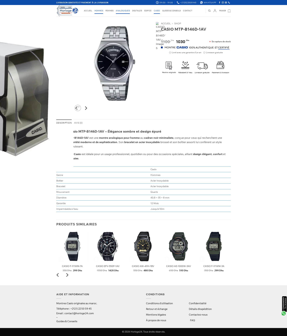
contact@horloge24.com (79, 313)
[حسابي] (215, 10)
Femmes (109, 10)
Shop (177, 23)
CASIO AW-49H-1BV (143, 266)
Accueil (166, 23)
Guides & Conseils (171, 10)
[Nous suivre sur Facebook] (220, 2)
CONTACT (187, 10)
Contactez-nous (198, 314)
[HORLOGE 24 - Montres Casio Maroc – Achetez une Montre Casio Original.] (67, 10)
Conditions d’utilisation (159, 303)
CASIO (157, 10)
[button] (225, 10)
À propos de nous (156, 320)
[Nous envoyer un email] (226, 2)
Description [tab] (64, 122)
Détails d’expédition (200, 309)
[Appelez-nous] (229, 2)
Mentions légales (156, 314)
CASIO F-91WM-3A (213, 266)
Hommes (99, 10)
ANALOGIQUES (123, 10)
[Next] (86, 108)
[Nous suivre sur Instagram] (223, 2)
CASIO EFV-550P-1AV (108, 266)
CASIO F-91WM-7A (72, 266)
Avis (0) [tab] (78, 122)
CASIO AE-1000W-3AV (178, 266)
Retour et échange (157, 309)
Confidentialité (197, 303)
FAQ (192, 320)
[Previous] (58, 281)
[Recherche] (209, 11)
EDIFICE (148, 10)
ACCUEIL (88, 10)
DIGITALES (137, 10)
